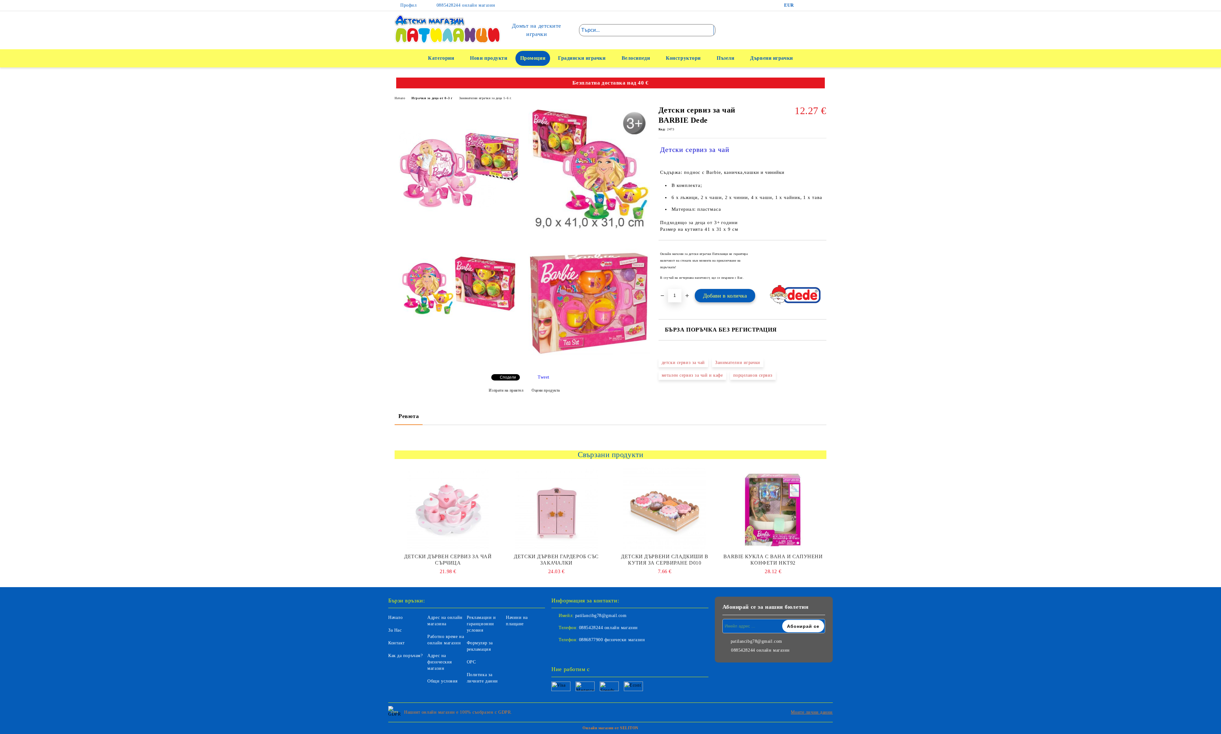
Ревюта (408, 416)
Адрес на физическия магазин (439, 662)
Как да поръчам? (405, 655)
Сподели (508, 377)
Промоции (532, 58)
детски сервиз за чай (683, 362)
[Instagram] (821, 5)
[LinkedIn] (812, 5)
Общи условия (442, 681)
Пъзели (725, 58)
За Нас (395, 630)
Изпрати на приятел (506, 390)
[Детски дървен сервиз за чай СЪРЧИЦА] (448, 509)
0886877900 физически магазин (612, 639)
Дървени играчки (771, 58)
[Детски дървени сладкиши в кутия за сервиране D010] (665, 509)
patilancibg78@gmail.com (601, 615)
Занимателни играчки (737, 362)
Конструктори (683, 58)
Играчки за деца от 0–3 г (431, 98)
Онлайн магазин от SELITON (610, 728)
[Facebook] (802, 5)
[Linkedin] (584, 653)
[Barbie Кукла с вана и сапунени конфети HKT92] (773, 509)
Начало (400, 98)
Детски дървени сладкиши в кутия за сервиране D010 (664, 560)
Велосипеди (636, 58)
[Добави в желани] (821, 266)
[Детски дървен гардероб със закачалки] (556, 509)
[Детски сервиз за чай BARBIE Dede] (459, 170)
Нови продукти (488, 58)
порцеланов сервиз (753, 375)
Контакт (396, 643)
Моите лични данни (812, 712)
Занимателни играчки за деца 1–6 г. (485, 98)
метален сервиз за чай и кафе (692, 375)
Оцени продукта (546, 390)
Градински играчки (582, 58)
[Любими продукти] (810, 30)
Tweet (543, 377)
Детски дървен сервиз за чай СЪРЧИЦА (448, 560)
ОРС (471, 662)
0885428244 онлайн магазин (465, 5)
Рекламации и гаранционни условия (481, 624)
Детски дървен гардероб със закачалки (556, 560)
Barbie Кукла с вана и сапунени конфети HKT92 (773, 560)
